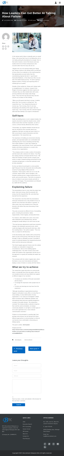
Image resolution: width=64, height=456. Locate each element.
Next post (33, 349)
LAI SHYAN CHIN (8, 20)
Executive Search (27, 424)
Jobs (24, 421)
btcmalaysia (18, 339)
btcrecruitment (28, 339)
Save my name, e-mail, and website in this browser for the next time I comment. (26, 399)
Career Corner (27, 429)
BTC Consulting (27, 426)
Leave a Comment (44, 20)
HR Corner (33, 20)
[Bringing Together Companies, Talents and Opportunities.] (5, 2)
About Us (25, 433)
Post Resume (26, 438)
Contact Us (26, 436)
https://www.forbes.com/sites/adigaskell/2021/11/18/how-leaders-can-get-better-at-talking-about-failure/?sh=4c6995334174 (28, 331)
